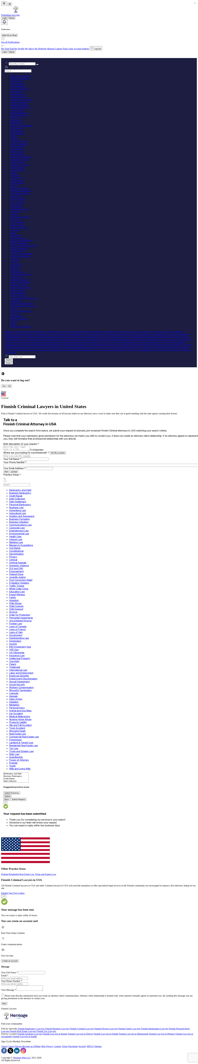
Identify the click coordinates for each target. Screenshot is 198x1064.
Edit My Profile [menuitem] (17, 48)
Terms (65, 1046)
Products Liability (18, 285)
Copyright (15, 230)
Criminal (14, 138)
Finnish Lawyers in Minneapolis (133, 1034)
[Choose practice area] (4, 478)
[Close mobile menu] (10, 4)
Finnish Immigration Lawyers (154, 1028)
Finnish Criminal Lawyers (82, 1028)
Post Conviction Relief (20, 157)
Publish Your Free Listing (12, 893)
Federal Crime (16, 151)
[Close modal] (3, 897)
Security (82, 1046)
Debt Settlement (17, 86)
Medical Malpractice (19, 279)
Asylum (14, 214)
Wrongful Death (17, 293)
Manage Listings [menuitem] (54, 48)
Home (3, 392)
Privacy (13, 136)
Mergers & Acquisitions (21, 125)
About (4, 1046)
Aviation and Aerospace (21, 99)
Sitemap (98, 1046)
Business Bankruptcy (20, 78)
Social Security (17, 251)
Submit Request (18, 799)
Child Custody (17, 180)
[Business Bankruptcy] (15, 776)
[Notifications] (4, 22)
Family (13, 172)
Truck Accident (17, 290)
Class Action (16, 264)
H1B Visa (15, 219)
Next (6, 472)
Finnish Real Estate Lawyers (23, 1031)
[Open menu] (4, 3)
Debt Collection (17, 84)
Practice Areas (12, 474)
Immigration (16, 212)
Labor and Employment (21, 240)
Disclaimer (73, 1046)
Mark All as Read (9, 35)
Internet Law (16, 120)
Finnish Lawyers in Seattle (24, 1036)
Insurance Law (17, 225)
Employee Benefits (19, 243)
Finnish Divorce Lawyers (106, 1028)
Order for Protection (19, 188)
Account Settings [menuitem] (81, 48)
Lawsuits (14, 259)
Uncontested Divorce (20, 193)
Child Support (16, 183)
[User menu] (2, 45)
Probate (13, 321)
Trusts (13, 324)
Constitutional (16, 131)
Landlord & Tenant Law (21, 303)
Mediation (15, 269)
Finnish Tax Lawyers (46, 1031)
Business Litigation (19, 104)
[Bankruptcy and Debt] (15, 774)
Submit (7, 796)
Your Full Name (12, 459)
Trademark (15, 235)
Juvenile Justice (17, 154)
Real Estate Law (18, 295)
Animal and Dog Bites (20, 274)
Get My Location (58, 453)
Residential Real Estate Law (23, 306)
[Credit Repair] (15, 779)
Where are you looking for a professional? (26, 452)
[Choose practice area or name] (37, 64)
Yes (4, 386)
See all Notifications (10, 42)
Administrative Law (19, 209)
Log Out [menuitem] (97, 49)
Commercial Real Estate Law (23, 298)
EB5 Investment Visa (20, 217)
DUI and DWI (17, 146)
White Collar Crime (19, 165)
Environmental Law (19, 115)
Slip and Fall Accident (20, 287)
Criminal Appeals (18, 141)
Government (16, 206)
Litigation (14, 266)
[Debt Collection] (15, 781)
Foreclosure (15, 300)
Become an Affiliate (31, 1046)
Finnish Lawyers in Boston (55, 1034)
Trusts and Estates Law (21, 311)
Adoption (14, 175)
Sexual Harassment (19, 248)
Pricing (18, 1046)
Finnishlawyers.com (10, 15)
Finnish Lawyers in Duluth (106, 1034)
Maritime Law (16, 123)
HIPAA (90, 1046)
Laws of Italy (16, 204)
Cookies (57, 1046)
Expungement (16, 149)
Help (43, 1046)
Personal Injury (17, 272)
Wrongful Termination (20, 256)
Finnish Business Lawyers (57, 1028)
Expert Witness (17, 170)
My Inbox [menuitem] (29, 48)
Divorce (14, 185)
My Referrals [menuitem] (40, 48)
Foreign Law (16, 196)
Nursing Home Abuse (20, 282)
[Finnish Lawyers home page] (15, 12)
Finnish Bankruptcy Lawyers (31, 1028)
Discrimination (17, 133)
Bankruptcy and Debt (20, 76)
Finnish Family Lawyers (129, 1028)
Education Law (17, 167)
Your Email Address (14, 468)
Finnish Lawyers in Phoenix (162, 1034)
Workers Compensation (21, 253)
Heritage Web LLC (22, 1057)
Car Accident (16, 277)
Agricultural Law (18, 97)
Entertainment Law (19, 112)
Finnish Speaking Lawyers (30, 1034)
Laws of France (17, 201)
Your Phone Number (15, 462)
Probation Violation (19, 159)
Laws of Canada (18, 199)
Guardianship (16, 316)
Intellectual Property (19, 227)
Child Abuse (16, 178)
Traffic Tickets (17, 162)
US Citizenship (17, 222)
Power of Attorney (18, 319)
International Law (18, 238)
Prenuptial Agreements (20, 191)
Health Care (15, 118)
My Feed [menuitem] (5, 48)
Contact (11, 1046)
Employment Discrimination (23, 246)
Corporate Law (17, 110)
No (9, 386)
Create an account (10, 961)
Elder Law (15, 313)
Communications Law (20, 107)
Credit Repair (16, 81)
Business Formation (19, 102)
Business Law (16, 91)
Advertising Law (18, 94)
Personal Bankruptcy (20, 89)
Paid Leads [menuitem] (68, 48)
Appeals (14, 261)
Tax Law (14, 308)
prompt (14, 472)
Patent (13, 232)
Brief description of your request (21, 443)
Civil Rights (15, 128)
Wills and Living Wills (20, 326)
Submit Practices (11, 793)
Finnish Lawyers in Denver (80, 1034)
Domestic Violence (19, 144)
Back (6, 799)
